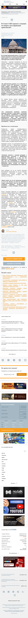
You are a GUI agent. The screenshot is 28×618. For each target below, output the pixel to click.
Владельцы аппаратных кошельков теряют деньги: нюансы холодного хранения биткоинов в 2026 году (15, 296)
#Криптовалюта (9, 245)
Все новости (12, 354)
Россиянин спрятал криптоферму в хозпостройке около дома (15, 304)
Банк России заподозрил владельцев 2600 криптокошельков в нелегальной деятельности (15, 277)
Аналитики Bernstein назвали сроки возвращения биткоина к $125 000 (15, 289)
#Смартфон (22, 246)
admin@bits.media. (15, 608)
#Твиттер (17, 246)
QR (22, 611)
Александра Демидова (11, 231)
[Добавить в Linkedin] (12, 20)
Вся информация (13, 553)
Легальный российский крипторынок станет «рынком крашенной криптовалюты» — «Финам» (15, 308)
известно (13, 211)
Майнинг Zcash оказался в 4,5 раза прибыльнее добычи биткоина (15, 285)
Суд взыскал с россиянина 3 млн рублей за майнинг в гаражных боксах (15, 280)
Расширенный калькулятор (7, 430)
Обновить (13, 483)
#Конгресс (7, 247)
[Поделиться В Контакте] (15, 20)
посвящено (4, 226)
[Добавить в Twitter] (5, 20)
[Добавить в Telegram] (9, 20)
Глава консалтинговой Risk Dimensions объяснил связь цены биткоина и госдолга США (15, 301)
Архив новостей (14, 613)
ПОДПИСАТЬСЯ (21, 374)
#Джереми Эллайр (15, 247)
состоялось (9, 225)
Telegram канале (9, 268)
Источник (5, 255)
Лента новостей (5, 316)
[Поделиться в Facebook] (2, 20)
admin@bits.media (23, 574)
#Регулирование (17, 245)
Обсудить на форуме (14, 263)
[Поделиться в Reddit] (18, 20)
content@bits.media (23, 580)
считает (11, 202)
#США (2, 245)
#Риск (2, 247)
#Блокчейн (3, 246)
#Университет (10, 246)
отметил (3, 194)
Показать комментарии (14, 259)
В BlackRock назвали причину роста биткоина (14, 283)
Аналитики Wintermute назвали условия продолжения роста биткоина (15, 292)
